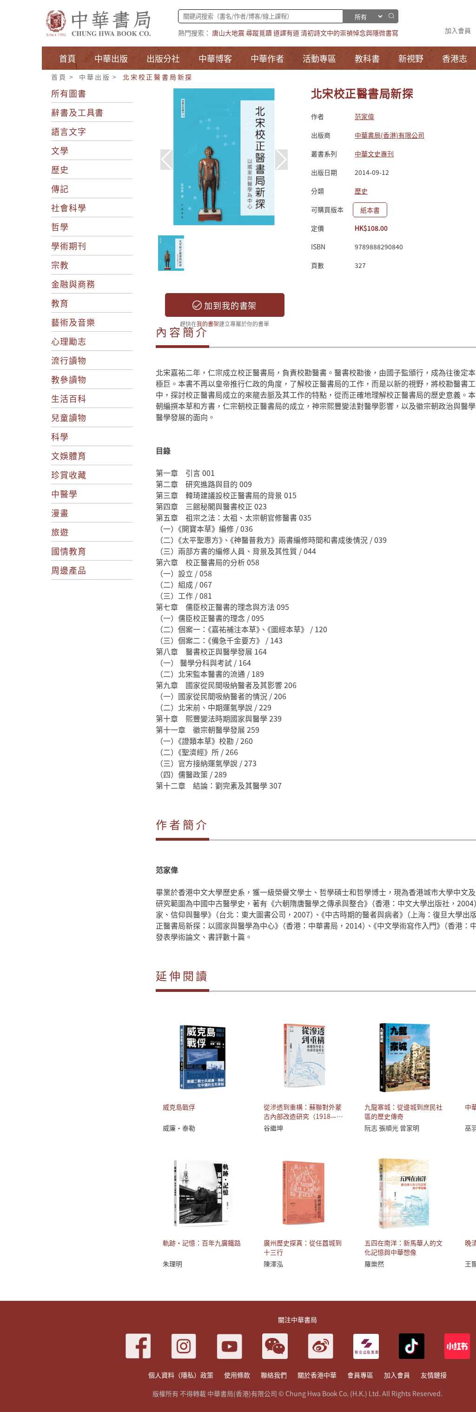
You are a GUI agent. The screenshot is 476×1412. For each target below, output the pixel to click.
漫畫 (60, 513)
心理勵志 (68, 341)
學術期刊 (68, 246)
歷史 (60, 169)
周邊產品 (68, 570)
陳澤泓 (273, 1263)
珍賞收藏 (68, 474)
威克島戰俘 (179, 1106)
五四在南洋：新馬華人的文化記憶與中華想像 (403, 1247)
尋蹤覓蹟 (259, 32)
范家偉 (364, 116)
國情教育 (68, 551)
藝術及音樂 (73, 322)
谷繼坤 (273, 1127)
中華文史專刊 (374, 153)
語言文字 (68, 131)
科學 (60, 436)
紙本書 (370, 209)
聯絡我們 (274, 1374)
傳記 (60, 188)
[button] (281, 159)
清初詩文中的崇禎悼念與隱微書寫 (349, 32)
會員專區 (360, 1374)
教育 (60, 303)
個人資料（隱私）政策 (180, 1374)
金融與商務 (73, 284)
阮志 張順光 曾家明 (391, 1127)
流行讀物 (68, 360)
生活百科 (68, 398)
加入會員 (458, 30)
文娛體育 (68, 455)
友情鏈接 (434, 1374)
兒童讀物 (68, 417)
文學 (60, 150)
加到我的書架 (229, 305)
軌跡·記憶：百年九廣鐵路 (202, 1242)
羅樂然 (374, 1263)
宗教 (60, 265)
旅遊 (60, 532)
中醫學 (64, 494)
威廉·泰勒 (179, 1127)
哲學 (60, 227)
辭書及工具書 (77, 112)
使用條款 (237, 1374)
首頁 (59, 76)
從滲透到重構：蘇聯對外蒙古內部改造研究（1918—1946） (303, 1116)
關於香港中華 (317, 1374)
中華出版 (94, 76)
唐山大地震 (228, 32)
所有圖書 (68, 93)
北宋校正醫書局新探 (158, 76)
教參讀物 (68, 379)
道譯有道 (286, 32)
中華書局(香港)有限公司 (389, 135)
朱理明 (172, 1263)
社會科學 (68, 207)
